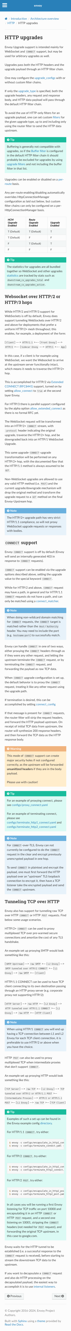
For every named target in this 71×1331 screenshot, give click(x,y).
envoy (38, 5)
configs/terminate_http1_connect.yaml (31, 822)
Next (57, 1296)
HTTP (11, 23)
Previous (15, 1296)
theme (41, 1321)
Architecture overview (44, 18)
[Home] (6, 18)
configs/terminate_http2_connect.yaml (31, 826)
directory (46, 1123)
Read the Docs (14, 1324)
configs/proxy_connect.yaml (30, 805)
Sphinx (22, 1321)
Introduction (19, 18)
